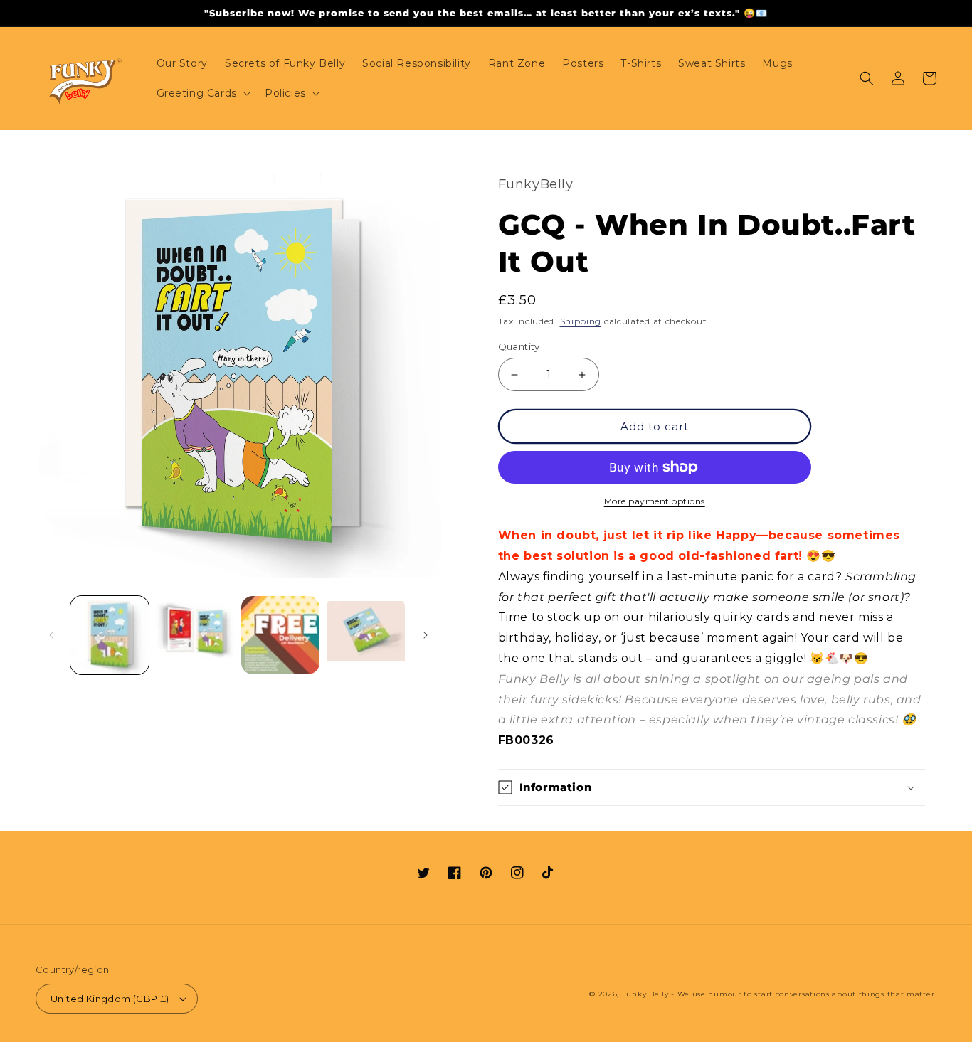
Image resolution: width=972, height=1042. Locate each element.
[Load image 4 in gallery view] (366, 635)
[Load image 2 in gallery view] (195, 635)
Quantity (519, 346)
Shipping (581, 321)
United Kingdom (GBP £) (110, 998)
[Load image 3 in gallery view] (280, 635)
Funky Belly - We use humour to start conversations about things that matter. (779, 994)
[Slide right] (425, 635)
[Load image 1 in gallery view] (109, 635)
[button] (202, 93)
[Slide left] (51, 635)
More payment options (654, 501)
